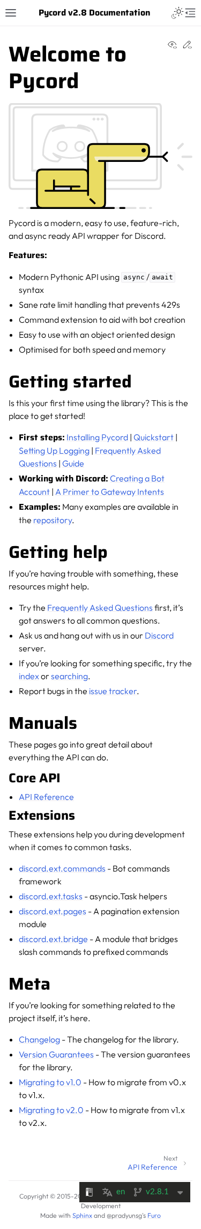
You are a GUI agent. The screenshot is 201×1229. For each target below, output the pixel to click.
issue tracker (113, 691)
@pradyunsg (124, 1215)
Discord (159, 635)
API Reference (46, 796)
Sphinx (82, 1215)
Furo (154, 1215)
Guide (73, 463)
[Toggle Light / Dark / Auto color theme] (177, 12)
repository (52, 520)
